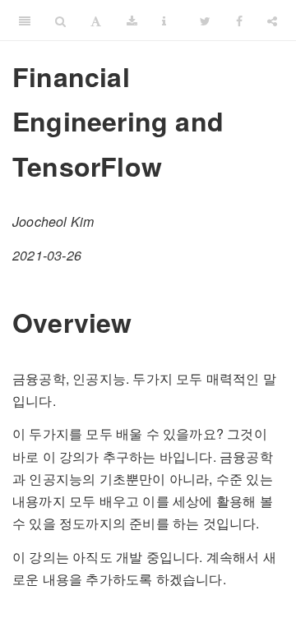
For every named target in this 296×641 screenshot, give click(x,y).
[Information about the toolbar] (164, 20)
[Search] (60, 20)
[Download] (132, 20)
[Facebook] (239, 20)
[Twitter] (205, 20)
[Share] (272, 20)
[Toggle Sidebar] (25, 20)
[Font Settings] (95, 20)
